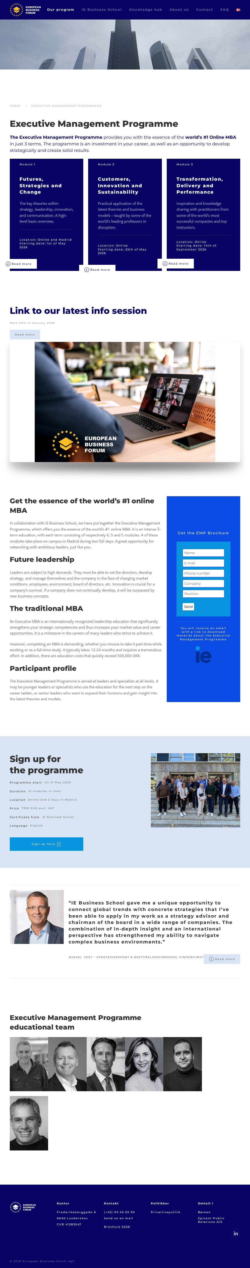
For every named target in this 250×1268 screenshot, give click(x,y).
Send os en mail (118, 1218)
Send (188, 606)
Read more (22, 264)
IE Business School (102, 9)
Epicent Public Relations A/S (211, 1220)
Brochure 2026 (117, 1226)
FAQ (224, 9)
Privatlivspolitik (166, 1212)
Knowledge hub (145, 9)
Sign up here (43, 844)
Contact (204, 9)
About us (179, 9)
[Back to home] (25, 10)
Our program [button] (60, 9)
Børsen (205, 1212)
